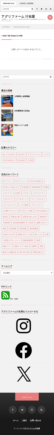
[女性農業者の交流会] (7, 115)
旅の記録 (21, 160)
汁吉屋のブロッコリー (11, 240)
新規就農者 (34, 228)
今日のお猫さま (9, 160)
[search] (32, 9)
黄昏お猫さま (38, 252)
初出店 (5, 217)
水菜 (46, 234)
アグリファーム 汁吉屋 (18, 16)
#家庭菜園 (36, 187)
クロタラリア (8, 199)
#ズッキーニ (7, 181)
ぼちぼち (21, 154)
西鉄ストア (7, 246)
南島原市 (43, 217)
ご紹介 (24, 420)
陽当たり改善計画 (9, 252)
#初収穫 (25, 187)
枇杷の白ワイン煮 (25, 234)
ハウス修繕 (24, 205)
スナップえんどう (38, 199)
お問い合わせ (35, 420)
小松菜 (30, 223)
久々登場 (29, 211)
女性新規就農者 (19, 223)
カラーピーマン (39, 193)
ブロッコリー (36, 205)
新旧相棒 (12, 228)
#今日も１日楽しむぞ (11, 187)
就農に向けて (41, 223)
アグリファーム (34, 154)
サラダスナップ (22, 199)
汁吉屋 (30, 160)
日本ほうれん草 (9, 234)
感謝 (4, 228)
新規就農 (23, 228)
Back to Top (27, 397)
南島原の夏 (15, 217)
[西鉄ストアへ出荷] (7, 130)
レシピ (45, 154)
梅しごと (38, 234)
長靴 (41, 246)
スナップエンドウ (9, 205)
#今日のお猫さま (36, 181)
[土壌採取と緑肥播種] (7, 101)
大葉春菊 (6, 223)
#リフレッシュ (21, 181)
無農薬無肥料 (28, 240)
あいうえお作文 (9, 154)
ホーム (15, 420)
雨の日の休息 (25, 252)
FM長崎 (46, 187)
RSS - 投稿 (14, 299)
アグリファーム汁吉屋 (11, 193)
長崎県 (34, 246)
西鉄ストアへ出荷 (21, 125)
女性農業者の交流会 (22, 111)
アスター (26, 193)
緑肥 (38, 240)
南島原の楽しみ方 (30, 217)
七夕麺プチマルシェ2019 (12, 211)
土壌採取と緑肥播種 (22, 96)
